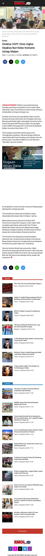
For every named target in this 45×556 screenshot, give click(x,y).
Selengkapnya (22, 531)
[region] (22, 83)
